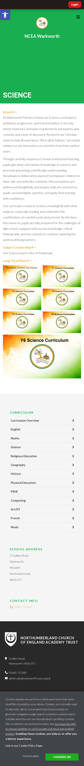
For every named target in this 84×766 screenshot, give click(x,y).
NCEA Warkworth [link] (42, 36)
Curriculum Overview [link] (25, 420)
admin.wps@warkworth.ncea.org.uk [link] (30, 678)
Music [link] (15, 527)
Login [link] (74, 4)
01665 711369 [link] (22, 607)
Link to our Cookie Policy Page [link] (23, 745)
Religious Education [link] (24, 456)
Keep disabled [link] (31, 756)
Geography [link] (18, 465)
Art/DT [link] (15, 509)
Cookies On (62, 757)
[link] (5, 15)
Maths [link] (15, 438)
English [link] (15, 429)
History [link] (16, 473)
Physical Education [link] (23, 482)
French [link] (15, 518)
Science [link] (16, 447)
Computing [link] (18, 500)
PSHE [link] (14, 491)
